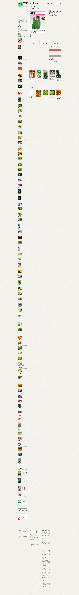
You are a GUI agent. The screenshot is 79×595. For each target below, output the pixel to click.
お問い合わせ (28, 593)
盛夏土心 (31, 79)
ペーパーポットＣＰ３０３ (53, 78)
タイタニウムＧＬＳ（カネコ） (34, 96)
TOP (30, 8)
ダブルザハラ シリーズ (53, 96)
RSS (56, 593)
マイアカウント (24, 593)
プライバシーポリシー (33, 593)
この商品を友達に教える (53, 58)
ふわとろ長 (59, 79)
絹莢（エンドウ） (34, 8)
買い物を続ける (52, 59)
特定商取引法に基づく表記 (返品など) (53, 52)
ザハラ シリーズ (59, 97)
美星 (37, 79)
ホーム (20, 593)
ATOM (58, 593)
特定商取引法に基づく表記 (52, 593)
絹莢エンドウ (38, 8)
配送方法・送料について (45, 593)
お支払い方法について (39, 593)
